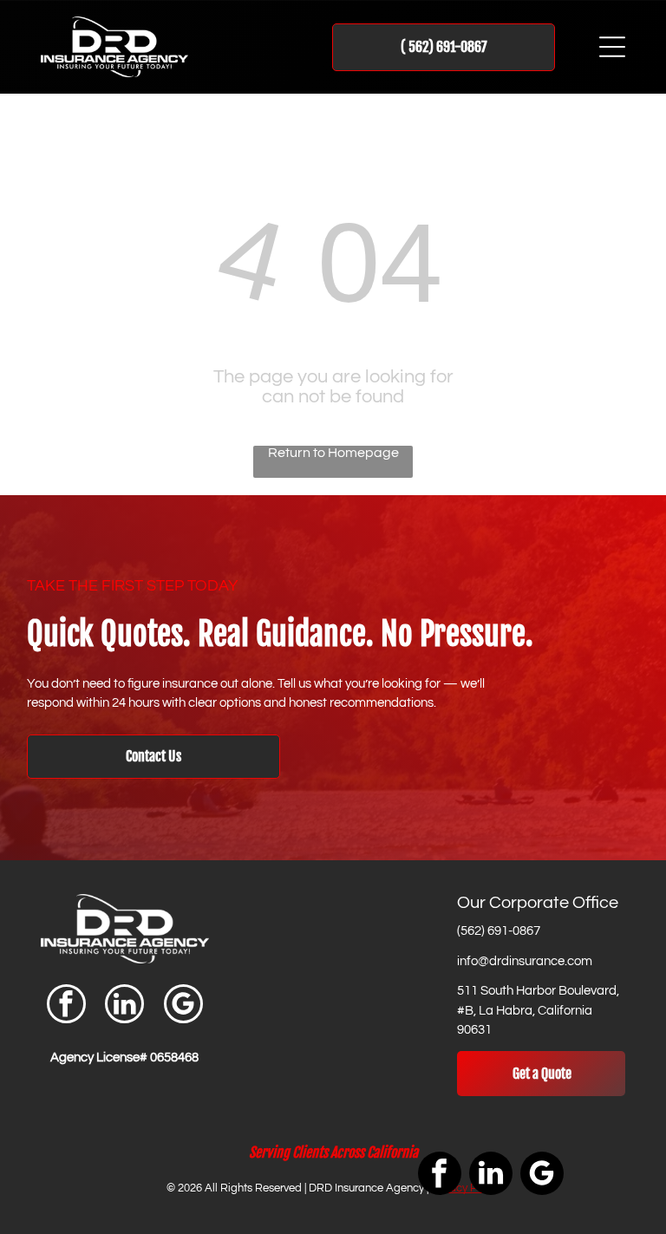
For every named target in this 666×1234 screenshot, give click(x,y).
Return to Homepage (333, 453)
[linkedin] (124, 1006)
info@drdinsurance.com (524, 961)
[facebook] (66, 1006)
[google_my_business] (183, 1006)
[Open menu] (612, 47)
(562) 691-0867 (498, 930)
